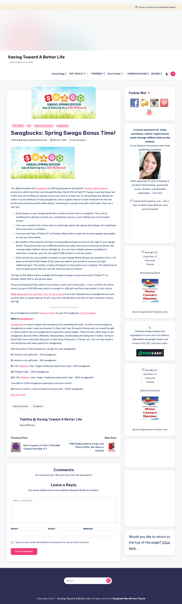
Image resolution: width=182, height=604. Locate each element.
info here (157, 192)
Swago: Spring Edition (96, 188)
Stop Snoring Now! (150, 272)
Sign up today (18, 394)
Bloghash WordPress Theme (129, 598)
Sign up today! (47, 313)
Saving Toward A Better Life (36, 56)
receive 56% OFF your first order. (150, 343)
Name (15, 528)
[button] (27, 425)
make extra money (44, 126)
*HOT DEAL (18, 126)
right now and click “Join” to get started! (37, 294)
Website (88, 528)
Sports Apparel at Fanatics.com (150, 311)
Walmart (24, 366)
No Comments (79, 140)
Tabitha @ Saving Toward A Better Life (51, 419)
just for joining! (88, 313)
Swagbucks (62, 126)
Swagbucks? (27, 318)
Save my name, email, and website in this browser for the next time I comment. (52, 542)
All (29, 126)
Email (52, 528)
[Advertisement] (91, 30)
